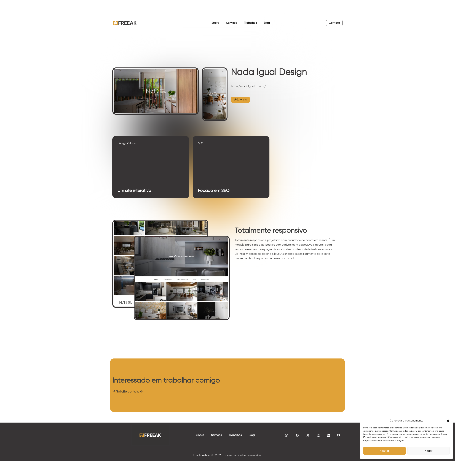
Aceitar (384, 450)
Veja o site (240, 99)
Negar (428, 450)
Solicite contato (127, 391)
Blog (267, 23)
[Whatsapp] (286, 435)
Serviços (231, 23)
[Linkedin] (328, 435)
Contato (334, 23)
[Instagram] (318, 435)
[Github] (338, 435)
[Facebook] (297, 435)
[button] (448, 421)
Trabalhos (250, 23)
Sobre (215, 23)
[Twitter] (307, 435)
